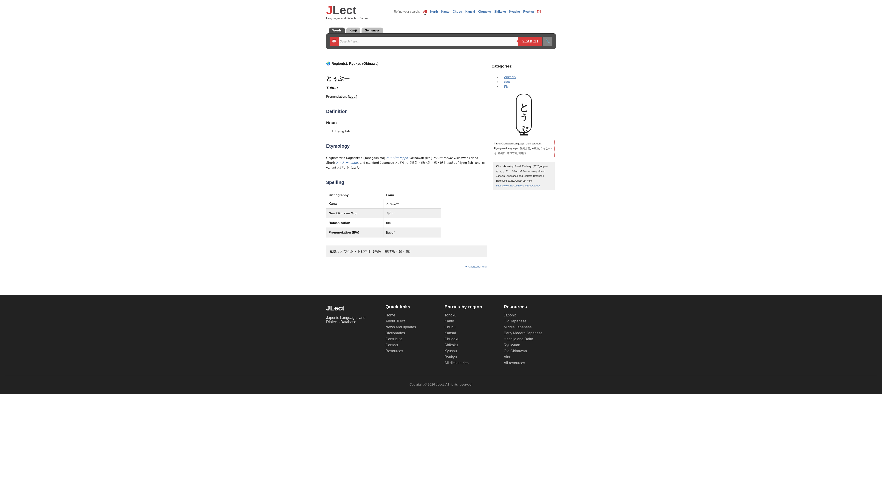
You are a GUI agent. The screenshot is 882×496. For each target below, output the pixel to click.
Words (337, 30)
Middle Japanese (518, 327)
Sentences (372, 30)
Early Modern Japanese (523, 333)
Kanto (445, 11)
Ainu (507, 357)
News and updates (400, 327)
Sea (507, 82)
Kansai (470, 11)
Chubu (457, 11)
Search (528, 41)
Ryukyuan (512, 345)
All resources (514, 363)
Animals (510, 77)
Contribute (393, 339)
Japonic (510, 315)
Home (390, 315)
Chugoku (484, 11)
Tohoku (450, 315)
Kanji (353, 30)
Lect (341, 10)
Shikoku (500, 11)
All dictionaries (456, 363)
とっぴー (397, 158)
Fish (507, 86)
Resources (394, 351)
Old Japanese (515, 321)
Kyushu (514, 11)
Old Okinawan (515, 351)
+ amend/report (476, 266)
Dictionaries (395, 333)
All (425, 11)
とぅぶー (347, 162)
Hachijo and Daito (518, 339)
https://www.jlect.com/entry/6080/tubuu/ (518, 185)
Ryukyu (528, 11)
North (434, 11)
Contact (391, 345)
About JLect (395, 321)
